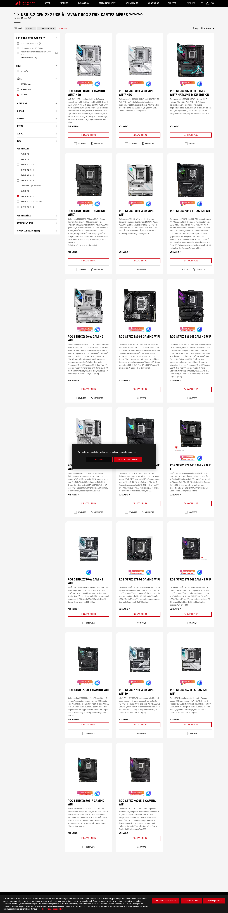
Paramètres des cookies (166, 900)
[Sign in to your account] (207, 3)
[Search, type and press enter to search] (202, 3)
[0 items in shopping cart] (212, 3)
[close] (152, 448)
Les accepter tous (214, 900)
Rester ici (99, 459)
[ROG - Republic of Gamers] (24, 3)
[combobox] (207, 28)
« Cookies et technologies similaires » (51, 909)
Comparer (82, 144)
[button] (30, 28)
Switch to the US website (128, 459)
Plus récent (206, 28)
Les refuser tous (191, 900)
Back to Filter (16, 238)
